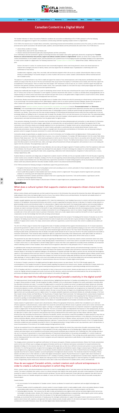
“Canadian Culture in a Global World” (66, 60)
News (82, 19)
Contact (89, 19)
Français (98, 19)
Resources (58, 19)
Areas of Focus (45, 19)
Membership (31, 19)
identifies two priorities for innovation (57, 106)
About (20, 19)
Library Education (72, 19)
